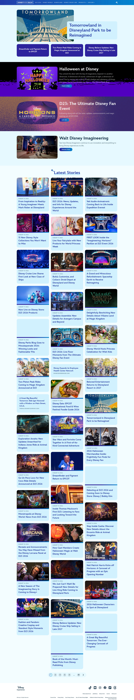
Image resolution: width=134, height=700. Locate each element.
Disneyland (58, 2)
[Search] (116, 2)
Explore (91, 2)
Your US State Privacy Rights (82, 697)
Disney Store (102, 693)
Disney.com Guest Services (110, 697)
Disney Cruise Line (70, 2)
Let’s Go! (64, 120)
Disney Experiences (87, 693)
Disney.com (114, 693)
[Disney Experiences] (21, 688)
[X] (110, 687)
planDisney (95, 693)
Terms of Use (53, 697)
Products (82, 2)
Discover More (66, 149)
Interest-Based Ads (112, 698)
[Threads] (114, 687)
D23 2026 (38, 2)
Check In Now (66, 86)
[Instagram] (100, 687)
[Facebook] (105, 687)
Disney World (48, 2)
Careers (108, 693)
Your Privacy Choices (69, 697)
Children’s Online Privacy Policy (96, 697)
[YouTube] (95, 687)
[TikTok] (90, 687)
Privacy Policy (61, 697)
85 (78, 675)
